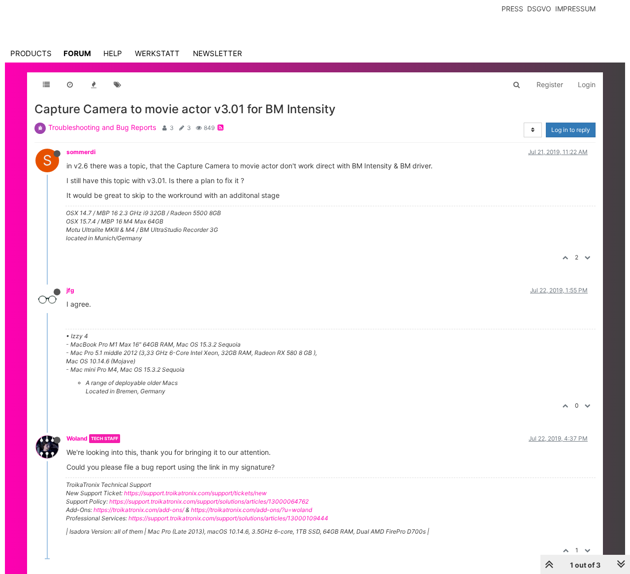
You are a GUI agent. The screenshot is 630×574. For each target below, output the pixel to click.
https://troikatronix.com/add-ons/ (139, 509)
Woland (77, 438)
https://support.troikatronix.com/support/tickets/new (195, 493)
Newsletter (217, 53)
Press (512, 8)
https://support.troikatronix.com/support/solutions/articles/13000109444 (228, 518)
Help (112, 53)
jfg (70, 290)
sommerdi (80, 152)
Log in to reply (570, 129)
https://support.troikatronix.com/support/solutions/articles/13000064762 (209, 501)
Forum (77, 53)
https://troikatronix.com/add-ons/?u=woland (251, 509)
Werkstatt (157, 53)
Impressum (575, 8)
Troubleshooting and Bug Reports (102, 127)
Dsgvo (539, 8)
